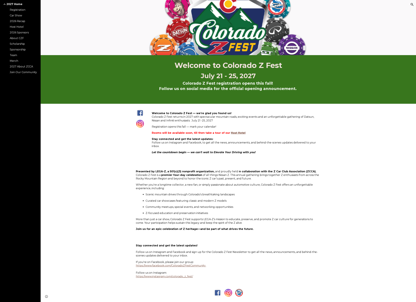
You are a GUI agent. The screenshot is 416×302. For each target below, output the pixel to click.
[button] (412, 4)
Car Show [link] (16, 15)
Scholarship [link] (17, 43)
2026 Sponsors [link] (19, 32)
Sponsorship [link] (18, 49)
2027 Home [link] (14, 4)
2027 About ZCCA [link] (21, 66)
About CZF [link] (17, 38)
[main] (228, 79)
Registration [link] (17, 9)
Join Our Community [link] (23, 72)
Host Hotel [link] (17, 26)
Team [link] (13, 55)
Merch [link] (14, 60)
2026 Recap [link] (17, 21)
